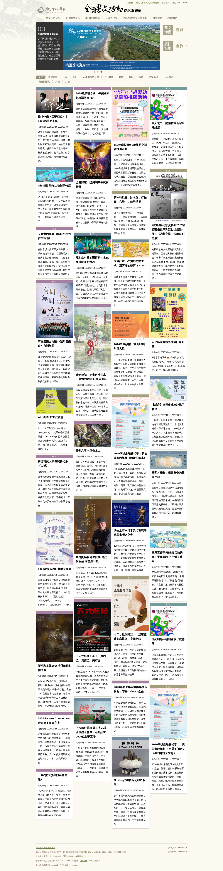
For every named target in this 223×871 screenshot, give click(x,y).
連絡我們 (176, 3)
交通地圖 (83, 852)
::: (36, 1)
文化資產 (168, 77)
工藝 (65, 77)
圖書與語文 (44, 81)
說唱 (141, 77)
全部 (40, 77)
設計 (75, 77)
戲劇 (121, 77)
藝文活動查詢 (53, 18)
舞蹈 (131, 77)
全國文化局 (111, 18)
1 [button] (94, 72)
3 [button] (101, 72)
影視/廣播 (154, 77)
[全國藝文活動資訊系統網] (111, 8)
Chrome (83, 860)
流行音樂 (108, 77)
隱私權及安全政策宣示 (45, 847)
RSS (185, 3)
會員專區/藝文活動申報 (134, 18)
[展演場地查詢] (175, 46)
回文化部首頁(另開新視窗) (147, 3)
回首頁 (130, 3)
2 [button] (98, 72)
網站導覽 (165, 3)
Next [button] (155, 46)
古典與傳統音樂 (91, 77)
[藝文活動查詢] (175, 30)
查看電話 (79, 856)
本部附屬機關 (92, 18)
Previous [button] (40, 46)
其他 (57, 81)
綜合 (67, 81)
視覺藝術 (52, 77)
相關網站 (172, 18)
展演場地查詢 (73, 18)
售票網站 (157, 18)
